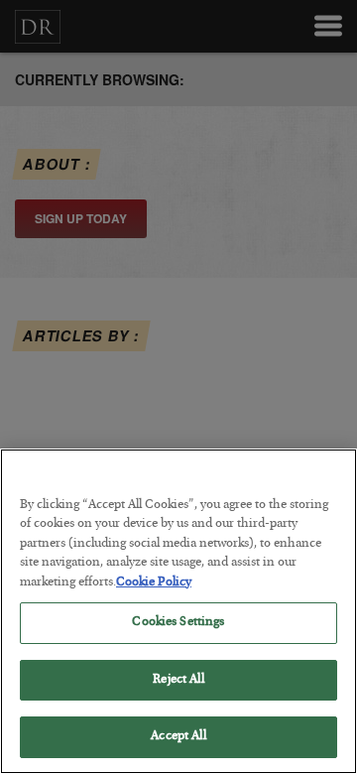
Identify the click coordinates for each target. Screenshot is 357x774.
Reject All (178, 680)
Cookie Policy (153, 583)
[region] (178, 611)
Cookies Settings (178, 622)
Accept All (178, 736)
